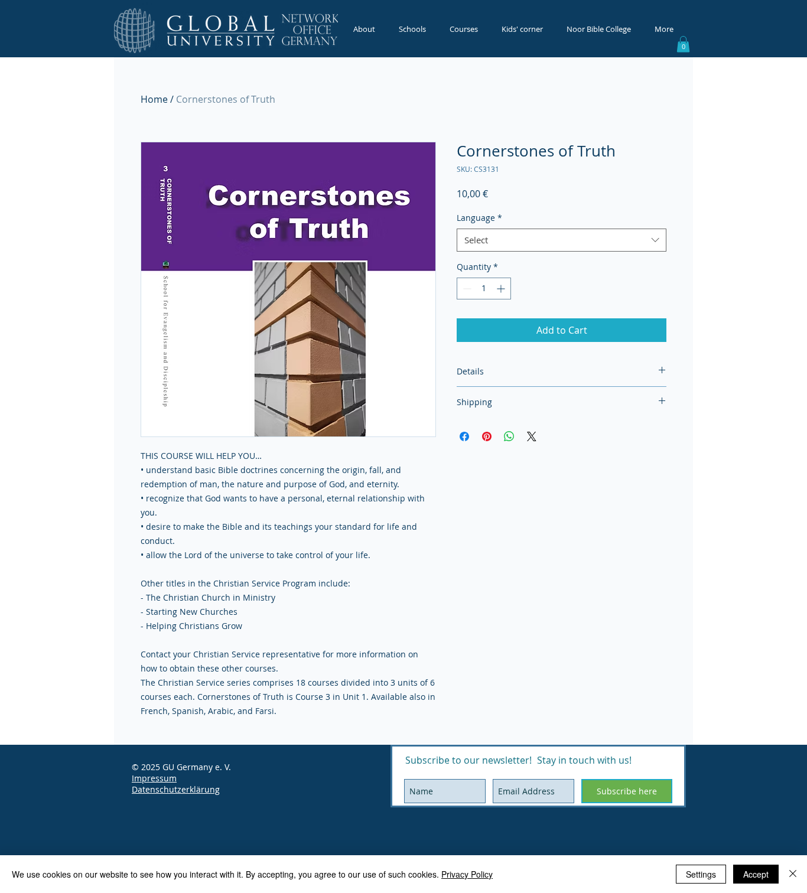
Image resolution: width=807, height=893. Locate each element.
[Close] (793, 874)
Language (479, 217)
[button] (683, 44)
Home (154, 99)
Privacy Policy (467, 874)
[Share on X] (532, 436)
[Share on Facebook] (464, 436)
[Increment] (501, 288)
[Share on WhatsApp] (509, 436)
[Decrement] (465, 288)
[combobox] (561, 240)
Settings (701, 874)
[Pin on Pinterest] (487, 436)
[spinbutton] (483, 288)
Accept (756, 874)
